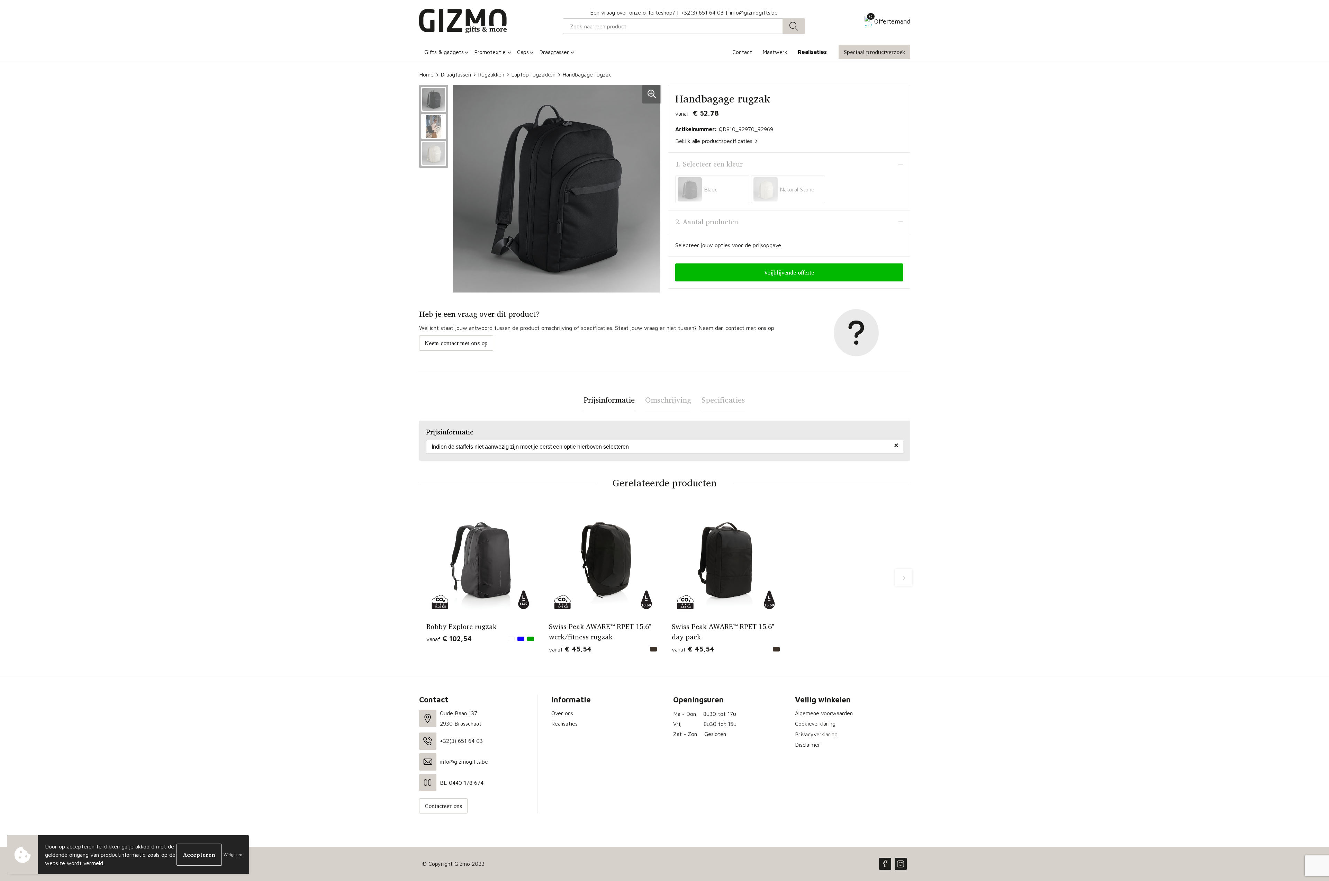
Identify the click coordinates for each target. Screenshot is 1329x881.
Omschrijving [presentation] (668, 400)
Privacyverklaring (816, 734)
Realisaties (564, 723)
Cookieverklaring (815, 723)
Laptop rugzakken (533, 74)
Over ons (562, 713)
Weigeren (233, 854)
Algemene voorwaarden (824, 713)
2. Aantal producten (706, 221)
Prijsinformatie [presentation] (609, 400)
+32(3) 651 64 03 (702, 12)
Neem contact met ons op (456, 343)
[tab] (609, 400)
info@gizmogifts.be (754, 12)
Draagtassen (456, 74)
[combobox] (673, 26)
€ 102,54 (449, 638)
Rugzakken (491, 74)
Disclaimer (807, 744)
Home (426, 74)
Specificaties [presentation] (723, 400)
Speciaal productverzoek (874, 51)
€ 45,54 (570, 649)
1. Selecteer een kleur (709, 164)
